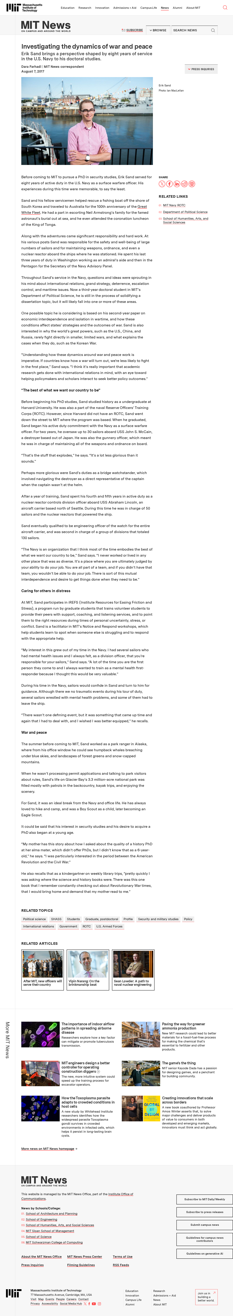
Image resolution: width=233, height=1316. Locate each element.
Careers (71, 1299)
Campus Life (148, 7)
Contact (83, 1299)
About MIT (193, 7)
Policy (188, 919)
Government (68, 926)
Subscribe (134, 30)
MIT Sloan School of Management (50, 1231)
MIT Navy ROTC (174, 205)
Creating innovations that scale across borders (187, 1100)
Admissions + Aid (124, 7)
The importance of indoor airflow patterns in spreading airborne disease (88, 1028)
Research (84, 7)
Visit (33, 1299)
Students (73, 919)
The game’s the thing (179, 1063)
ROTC (87, 926)
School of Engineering (41, 1219)
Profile (128, 919)
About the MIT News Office (41, 1256)
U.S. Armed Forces (109, 926)
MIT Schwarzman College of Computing (54, 1242)
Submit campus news (205, 1225)
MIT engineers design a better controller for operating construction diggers (86, 1067)
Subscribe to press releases (204, 1212)
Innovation (102, 7)
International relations (38, 926)
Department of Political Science (185, 212)
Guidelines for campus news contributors (205, 1239)
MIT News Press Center (84, 1256)
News (165, 7)
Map (41, 1299)
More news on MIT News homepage (47, 1149)
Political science (34, 919)
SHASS (56, 919)
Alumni (177, 7)
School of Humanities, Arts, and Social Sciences (60, 1225)
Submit (213, 30)
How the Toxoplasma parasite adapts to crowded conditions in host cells (88, 1102)
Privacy (35, 1303)
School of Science (39, 1237)
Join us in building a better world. (206, 1297)
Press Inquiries (32, 1265)
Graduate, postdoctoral (101, 919)
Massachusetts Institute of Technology (56, 1290)
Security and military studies (158, 919)
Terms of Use (123, 1256)
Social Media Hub (71, 1303)
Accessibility (50, 1303)
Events (50, 1299)
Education (67, 7)
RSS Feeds (121, 1265)
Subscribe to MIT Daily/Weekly (204, 1199)
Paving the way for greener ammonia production (183, 1026)
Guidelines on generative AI (204, 1253)
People (60, 1299)
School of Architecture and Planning (51, 1213)
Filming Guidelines (81, 1265)
